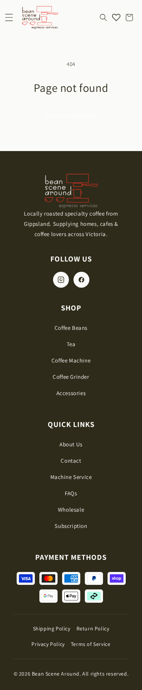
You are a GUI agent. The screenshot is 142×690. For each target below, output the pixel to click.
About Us (71, 444)
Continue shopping (71, 115)
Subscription (71, 525)
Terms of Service (91, 644)
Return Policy (92, 628)
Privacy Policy (47, 644)
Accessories (71, 393)
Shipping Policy (51, 628)
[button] (9, 17)
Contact (71, 460)
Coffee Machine (71, 360)
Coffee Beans (71, 327)
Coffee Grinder (71, 376)
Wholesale (71, 509)
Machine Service (71, 476)
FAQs (71, 493)
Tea (71, 344)
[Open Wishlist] (116, 17)
